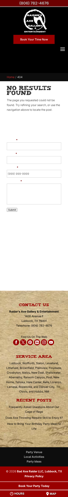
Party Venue (34, 452)
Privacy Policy (34, 476)
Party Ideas (34, 461)
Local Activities (34, 456)
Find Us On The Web (34, 337)
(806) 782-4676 (34, 3)
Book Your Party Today (34, 486)
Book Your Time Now (34, 39)
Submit (12, 209)
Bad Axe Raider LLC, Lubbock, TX (39, 471)
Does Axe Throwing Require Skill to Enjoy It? (34, 417)
